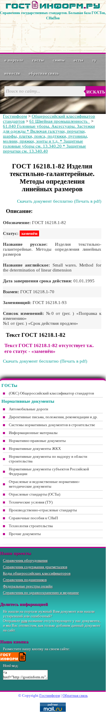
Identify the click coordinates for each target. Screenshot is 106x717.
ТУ (94, 60)
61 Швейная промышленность (59, 121)
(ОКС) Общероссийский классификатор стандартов (51, 393)
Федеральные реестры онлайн (28, 586)
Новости (12, 73)
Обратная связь (44, 73)
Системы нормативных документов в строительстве (52, 425)
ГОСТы (38, 60)
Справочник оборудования (25, 560)
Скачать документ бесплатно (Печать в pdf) (59, 201)
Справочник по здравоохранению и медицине (41, 592)
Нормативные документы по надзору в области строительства (48, 458)
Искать (95, 92)
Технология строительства (31, 526)
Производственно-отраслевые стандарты (43, 510)
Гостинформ (15, 116)
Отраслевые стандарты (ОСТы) (34, 494)
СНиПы (59, 60)
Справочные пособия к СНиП (33, 518)
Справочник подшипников (25, 580)
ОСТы (78, 60)
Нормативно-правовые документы (37, 440)
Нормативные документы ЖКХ (35, 448)
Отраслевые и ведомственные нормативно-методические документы (44, 484)
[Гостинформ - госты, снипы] (52, 8)
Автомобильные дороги (28, 409)
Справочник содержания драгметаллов (35, 567)
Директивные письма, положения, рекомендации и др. (53, 417)
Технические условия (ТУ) (31, 502)
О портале (13, 60)
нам (24, 621)
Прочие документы (25, 534)
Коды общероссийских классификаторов (36, 573)
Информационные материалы (33, 433)
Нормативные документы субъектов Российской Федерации (49, 471)
